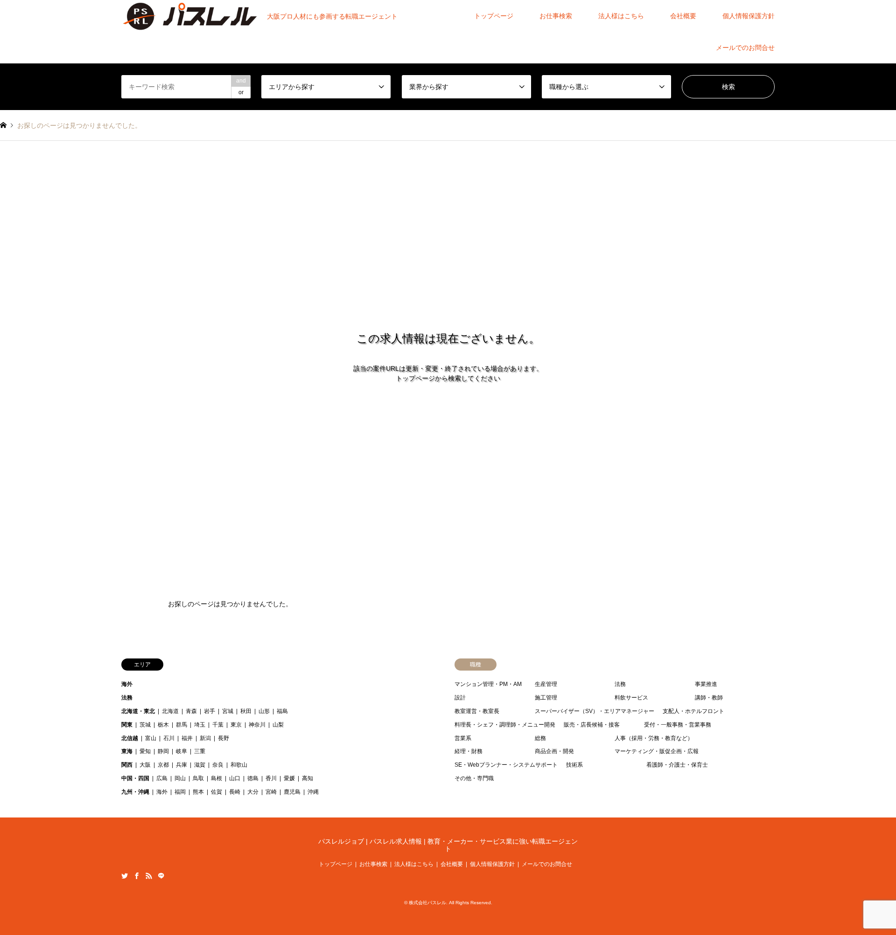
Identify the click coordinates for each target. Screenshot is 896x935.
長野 (223, 738)
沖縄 (313, 792)
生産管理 (546, 684)
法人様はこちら (621, 16)
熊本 (198, 792)
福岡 (180, 792)
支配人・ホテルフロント (693, 711)
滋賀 (199, 765)
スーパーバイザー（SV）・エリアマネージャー (594, 711)
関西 (127, 765)
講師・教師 (709, 697)
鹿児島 (292, 792)
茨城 (145, 724)
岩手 (209, 711)
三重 (199, 751)
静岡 (163, 751)
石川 (169, 738)
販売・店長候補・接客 (592, 724)
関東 (127, 724)
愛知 (145, 751)
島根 (216, 778)
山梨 (278, 724)
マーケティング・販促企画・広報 (657, 751)
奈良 (218, 765)
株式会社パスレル (427, 902)
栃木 (163, 724)
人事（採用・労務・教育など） (654, 738)
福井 (187, 738)
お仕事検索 (555, 16)
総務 (540, 738)
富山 (150, 738)
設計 (460, 697)
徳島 (253, 778)
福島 (282, 711)
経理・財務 (469, 751)
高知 (307, 778)
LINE (161, 876)
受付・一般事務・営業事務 (677, 724)
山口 (234, 778)
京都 (163, 765)
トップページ (493, 16)
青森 (191, 711)
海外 (127, 684)
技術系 (574, 765)
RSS (149, 876)
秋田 (246, 711)
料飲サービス (631, 697)
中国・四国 (135, 778)
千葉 (218, 724)
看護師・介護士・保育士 (677, 765)
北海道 (170, 711)
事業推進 (706, 684)
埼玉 (199, 724)
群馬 (181, 724)
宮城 (227, 711)
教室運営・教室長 (477, 711)
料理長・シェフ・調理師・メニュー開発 (505, 724)
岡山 (180, 778)
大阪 (145, 765)
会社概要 (683, 16)
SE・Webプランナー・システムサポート (506, 765)
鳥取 (198, 778)
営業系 (463, 738)
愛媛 (289, 778)
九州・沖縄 (135, 792)
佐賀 (216, 792)
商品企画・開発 (554, 751)
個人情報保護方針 (748, 16)
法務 (127, 697)
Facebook (136, 876)
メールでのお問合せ (745, 47)
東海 (127, 751)
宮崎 (271, 792)
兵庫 (181, 765)
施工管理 (546, 697)
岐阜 (181, 751)
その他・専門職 (474, 778)
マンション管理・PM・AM (488, 684)
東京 (236, 724)
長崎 (234, 792)
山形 (264, 711)
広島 (162, 778)
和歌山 (239, 765)
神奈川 (257, 724)
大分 (253, 792)
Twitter (124, 876)
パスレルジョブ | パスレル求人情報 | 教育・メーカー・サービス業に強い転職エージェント (448, 845)
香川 (271, 778)
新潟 (205, 738)
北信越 (129, 738)
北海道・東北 (138, 711)
